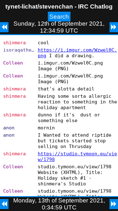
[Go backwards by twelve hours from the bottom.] (4, 204)
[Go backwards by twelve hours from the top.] (4, 27)
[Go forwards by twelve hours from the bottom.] (114, 204)
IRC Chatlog (95, 6)
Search (59, 16)
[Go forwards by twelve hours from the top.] (114, 27)
